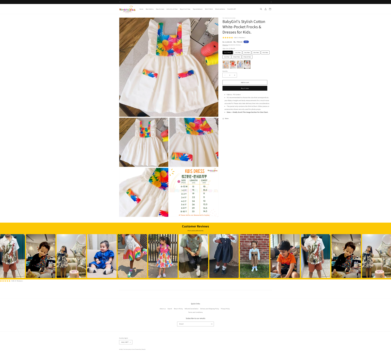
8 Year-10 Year (247, 56)
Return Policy (178, 309)
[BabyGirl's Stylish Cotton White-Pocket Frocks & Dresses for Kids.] (247, 64)
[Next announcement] (271, 2)
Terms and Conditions (195, 312)
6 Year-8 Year (236, 56)
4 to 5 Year (265, 52)
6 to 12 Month (228, 52)
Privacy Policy (225, 309)
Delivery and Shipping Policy (209, 309)
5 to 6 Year (227, 56)
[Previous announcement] (120, 2)
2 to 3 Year (247, 52)
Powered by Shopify (140, 349)
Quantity (225, 71)
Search (170, 309)
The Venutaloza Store (129, 349)
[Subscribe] (211, 324)
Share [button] (227, 118)
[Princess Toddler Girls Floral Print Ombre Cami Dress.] (233, 64)
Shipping (225, 45)
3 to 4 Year (256, 52)
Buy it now (245, 88)
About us (163, 309)
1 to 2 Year (238, 52)
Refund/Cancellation (191, 309)
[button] (261, 9)
